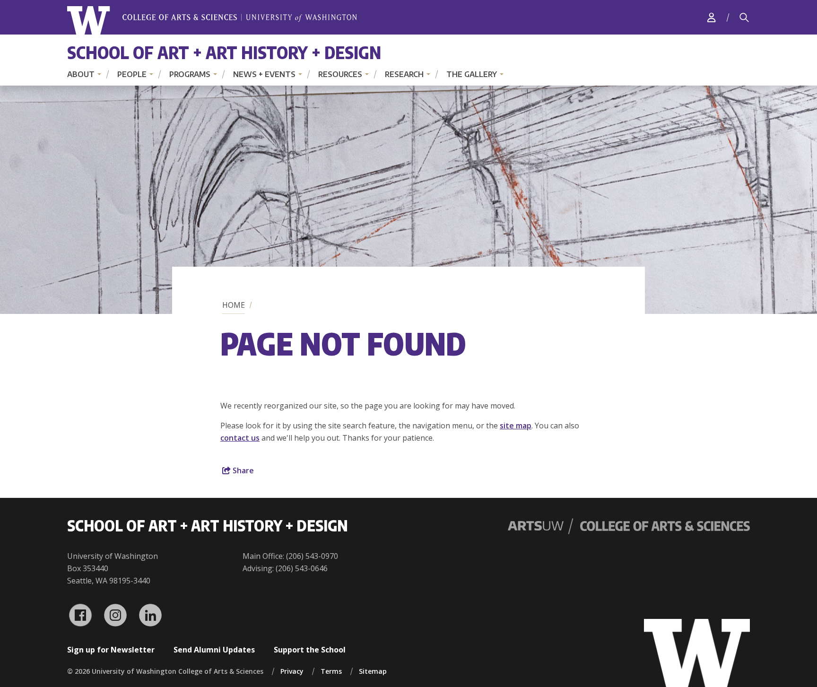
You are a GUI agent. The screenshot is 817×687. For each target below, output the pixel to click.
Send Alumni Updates (214, 649)
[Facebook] (80, 615)
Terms (331, 671)
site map (515, 425)
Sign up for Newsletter (111, 649)
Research (404, 74)
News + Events (264, 74)
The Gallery (471, 74)
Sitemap (373, 671)
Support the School (310, 649)
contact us (240, 438)
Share (242, 470)
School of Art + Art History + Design (224, 52)
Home (233, 305)
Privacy (292, 671)
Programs (189, 74)
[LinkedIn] (150, 615)
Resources (340, 74)
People (132, 74)
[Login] (711, 17)
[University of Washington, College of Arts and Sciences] (212, 20)
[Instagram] (115, 615)
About (81, 74)
